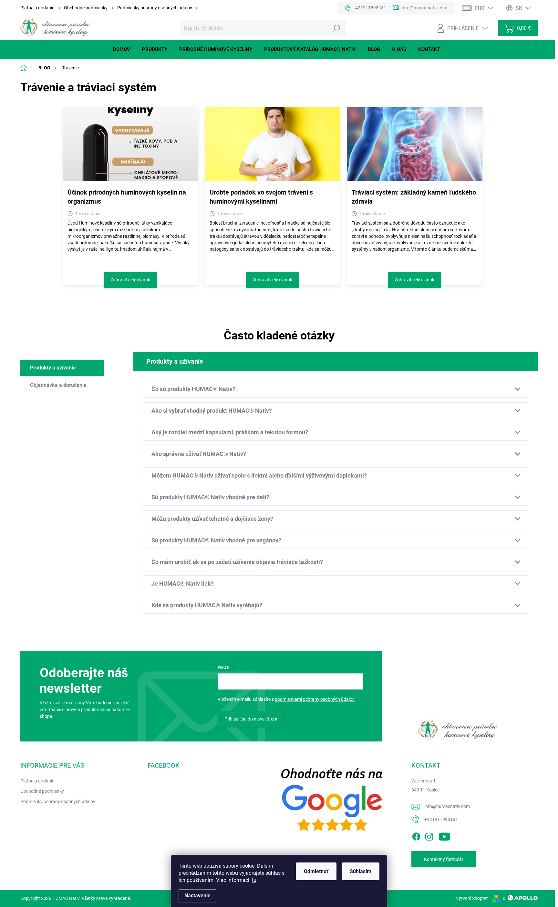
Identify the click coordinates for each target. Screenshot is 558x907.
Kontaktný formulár (443, 859)
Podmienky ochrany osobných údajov (154, 7)
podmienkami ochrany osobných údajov (315, 699)
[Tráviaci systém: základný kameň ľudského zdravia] (414, 144)
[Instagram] (429, 836)
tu (254, 880)
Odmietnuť (316, 871)
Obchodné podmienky (86, 7)
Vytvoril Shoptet (472, 898)
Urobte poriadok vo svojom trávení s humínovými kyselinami (261, 196)
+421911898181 (441, 819)
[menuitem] (124, 49)
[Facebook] (416, 836)
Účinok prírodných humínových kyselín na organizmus (126, 196)
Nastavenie (197, 895)
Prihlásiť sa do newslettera (250, 718)
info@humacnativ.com (447, 806)
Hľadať (336, 28)
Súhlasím (360, 871)
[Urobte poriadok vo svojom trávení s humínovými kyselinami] (272, 144)
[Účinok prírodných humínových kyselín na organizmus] (130, 144)
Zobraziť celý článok (130, 279)
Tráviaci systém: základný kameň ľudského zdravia (414, 196)
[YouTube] (444, 836)
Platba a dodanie (37, 7)
